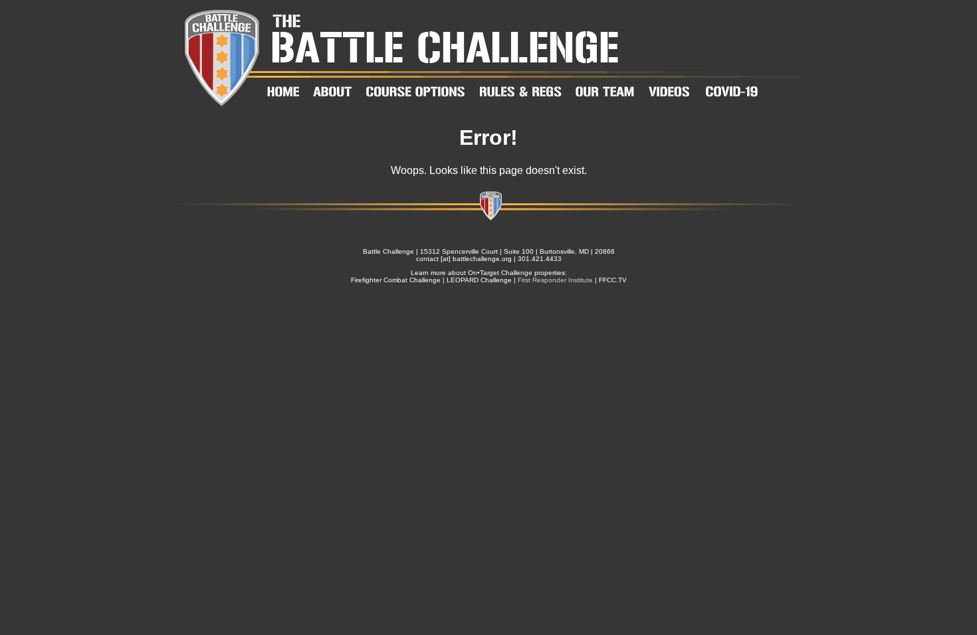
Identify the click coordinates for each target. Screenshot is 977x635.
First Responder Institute (555, 280)
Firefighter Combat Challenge (396, 280)
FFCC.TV (613, 280)
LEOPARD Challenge (479, 280)
